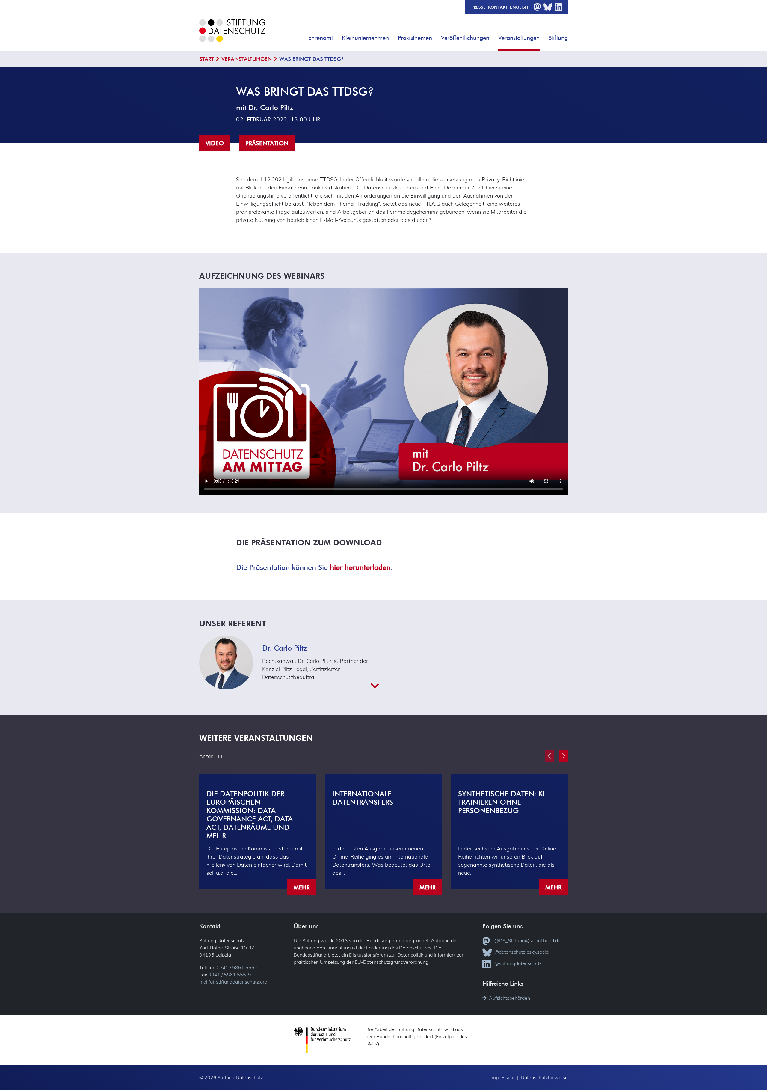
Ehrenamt (320, 37)
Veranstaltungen (519, 37)
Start (206, 58)
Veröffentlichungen (465, 37)
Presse (478, 7)
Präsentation (267, 143)
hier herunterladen (360, 567)
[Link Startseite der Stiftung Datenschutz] (232, 35)
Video (215, 143)
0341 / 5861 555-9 (229, 975)
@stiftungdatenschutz (518, 963)
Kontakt (498, 7)
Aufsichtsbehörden (509, 998)
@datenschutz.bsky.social (522, 952)
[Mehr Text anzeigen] (320, 686)
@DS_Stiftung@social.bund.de (527, 940)
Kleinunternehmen (365, 37)
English (519, 7)
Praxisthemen (415, 37)
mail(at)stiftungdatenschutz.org (233, 982)
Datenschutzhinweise (544, 1077)
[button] (337, 35)
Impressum (502, 1077)
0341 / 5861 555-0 (238, 967)
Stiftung (558, 37)
